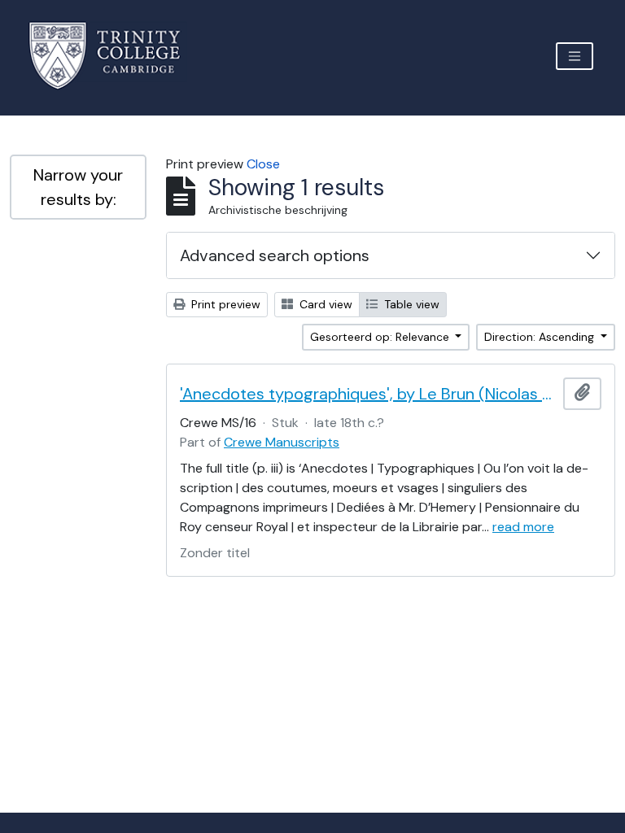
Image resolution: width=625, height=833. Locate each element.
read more (523, 526)
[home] (114, 56)
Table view (410, 304)
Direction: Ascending (540, 336)
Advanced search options (274, 255)
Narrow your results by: (78, 187)
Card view (324, 304)
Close (263, 163)
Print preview (224, 304)
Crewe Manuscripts (281, 442)
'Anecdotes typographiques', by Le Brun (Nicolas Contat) (368, 393)
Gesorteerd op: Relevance (381, 336)
